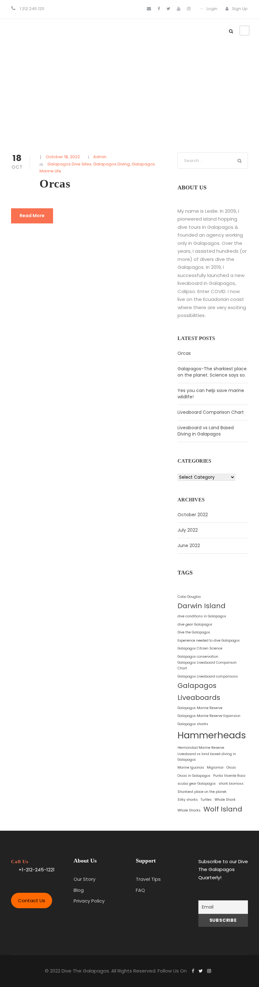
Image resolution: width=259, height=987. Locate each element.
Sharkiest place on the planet (202, 791)
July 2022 (188, 530)
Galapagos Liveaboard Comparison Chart (207, 665)
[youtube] (178, 9)
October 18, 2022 (63, 157)
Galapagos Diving (111, 164)
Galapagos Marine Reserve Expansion (209, 715)
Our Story (84, 879)
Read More (32, 215)
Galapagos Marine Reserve (200, 708)
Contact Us (31, 900)
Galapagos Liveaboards (199, 691)
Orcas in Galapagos (194, 775)
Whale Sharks (189, 810)
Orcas (54, 183)
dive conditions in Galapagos (202, 616)
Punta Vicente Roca (229, 775)
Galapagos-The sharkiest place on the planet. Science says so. (212, 372)
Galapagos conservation (198, 656)
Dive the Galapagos (194, 632)
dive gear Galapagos (195, 624)
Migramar (215, 767)
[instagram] (188, 9)
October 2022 (193, 514)
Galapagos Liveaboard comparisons (208, 676)
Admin (99, 157)
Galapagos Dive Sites (69, 164)
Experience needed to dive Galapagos (209, 640)
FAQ (140, 890)
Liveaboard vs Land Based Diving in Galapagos (206, 430)
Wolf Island (222, 809)
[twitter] (168, 9)
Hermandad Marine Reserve (201, 747)
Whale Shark (225, 799)
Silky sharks (188, 799)
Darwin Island (202, 606)
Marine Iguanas (191, 767)
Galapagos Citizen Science (200, 648)
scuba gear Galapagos (197, 783)
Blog (79, 890)
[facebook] (159, 9)
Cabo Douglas (189, 596)
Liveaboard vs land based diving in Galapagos (207, 757)
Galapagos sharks (193, 724)
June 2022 (189, 545)
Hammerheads (212, 735)
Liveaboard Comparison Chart (211, 412)
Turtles (206, 799)
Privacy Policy (89, 901)
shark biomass (231, 783)
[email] (149, 9)
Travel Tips (148, 879)
